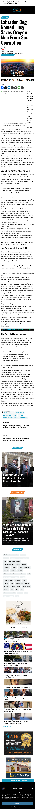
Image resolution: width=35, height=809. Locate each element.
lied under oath (7, 415)
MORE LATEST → (7, 726)
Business (6, 685)
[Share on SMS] (19, 87)
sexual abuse (23, 417)
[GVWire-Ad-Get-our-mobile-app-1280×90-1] (17, 330)
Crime (5, 650)
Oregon (20, 415)
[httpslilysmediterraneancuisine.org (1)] (18, 624)
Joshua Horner (19, 412)
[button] (32, 788)
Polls (5, 696)
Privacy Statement (21, 807)
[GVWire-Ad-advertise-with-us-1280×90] (17, 80)
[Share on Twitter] (5, 87)
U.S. (4, 662)
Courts (5, 472)
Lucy (15, 415)
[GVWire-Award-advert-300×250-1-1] (18, 754)
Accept (17, 803)
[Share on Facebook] (2, 87)
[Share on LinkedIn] (8, 87)
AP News (5, 17)
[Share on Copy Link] (22, 87)
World (29, 5)
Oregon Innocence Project (10, 417)
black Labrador (8, 412)
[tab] (12, 627)
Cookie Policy (12, 807)
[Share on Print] (12, 87)
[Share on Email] (15, 87)
